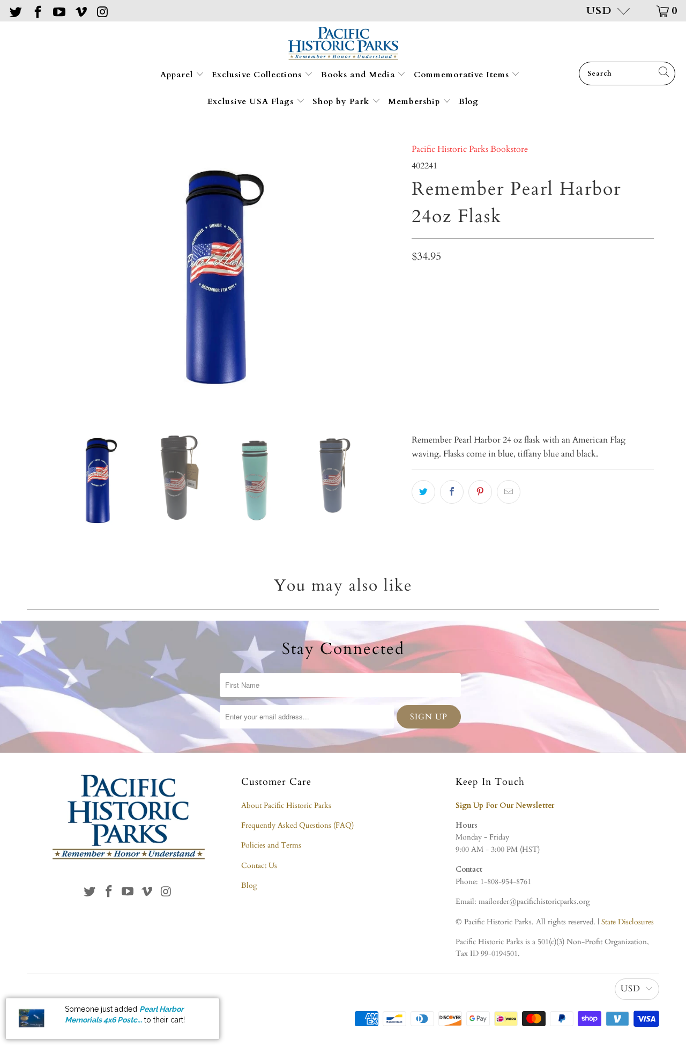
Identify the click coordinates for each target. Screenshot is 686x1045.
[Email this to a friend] (508, 492)
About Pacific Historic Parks (286, 805)
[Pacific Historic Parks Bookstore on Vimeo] (80, 10)
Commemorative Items (463, 74)
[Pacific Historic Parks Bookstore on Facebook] (36, 10)
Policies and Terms (271, 845)
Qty (418, 335)
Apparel (178, 74)
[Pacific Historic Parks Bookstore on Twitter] (15, 10)
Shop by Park (342, 101)
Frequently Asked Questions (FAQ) (297, 825)
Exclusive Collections (258, 74)
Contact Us (259, 865)
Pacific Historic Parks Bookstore (470, 149)
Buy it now (591, 386)
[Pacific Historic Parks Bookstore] (343, 44)
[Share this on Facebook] (452, 492)
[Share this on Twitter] (423, 492)
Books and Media (359, 74)
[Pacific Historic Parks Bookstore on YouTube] (58, 10)
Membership (415, 101)
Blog (469, 101)
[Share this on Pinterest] (480, 492)
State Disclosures (627, 922)
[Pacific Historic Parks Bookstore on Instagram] (102, 10)
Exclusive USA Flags (251, 101)
